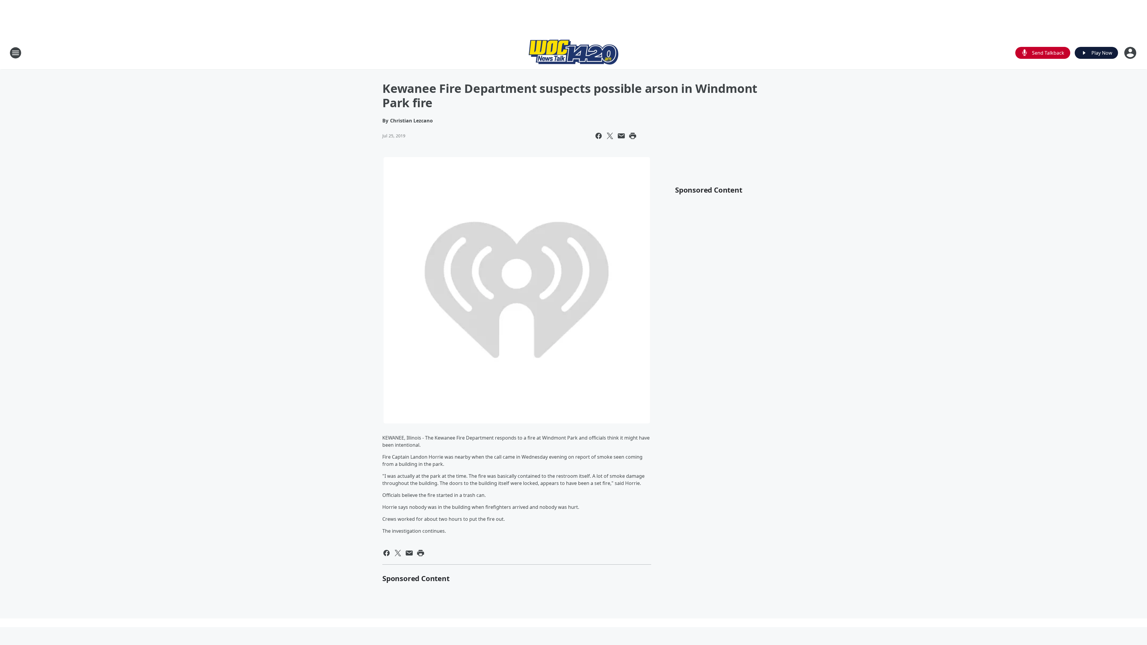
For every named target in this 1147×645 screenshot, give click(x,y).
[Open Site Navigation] (16, 53)
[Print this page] (632, 136)
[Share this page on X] (610, 136)
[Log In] (1130, 53)
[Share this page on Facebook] (598, 136)
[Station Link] (573, 53)
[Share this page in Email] (621, 136)
